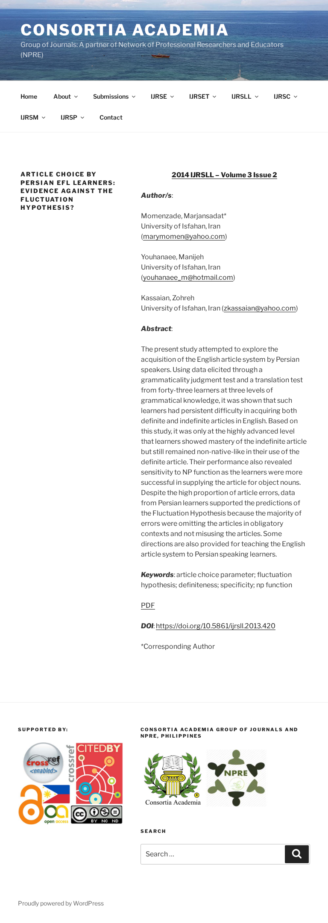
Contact (111, 117)
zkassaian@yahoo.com (260, 308)
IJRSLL (241, 96)
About (62, 96)
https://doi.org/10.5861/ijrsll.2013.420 (215, 626)
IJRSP (69, 117)
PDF (148, 605)
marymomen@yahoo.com (184, 236)
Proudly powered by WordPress (61, 903)
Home (28, 96)
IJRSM (29, 117)
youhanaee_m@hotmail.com (188, 277)
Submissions (111, 96)
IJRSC (282, 96)
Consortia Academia (124, 30)
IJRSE (159, 96)
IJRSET (199, 96)
